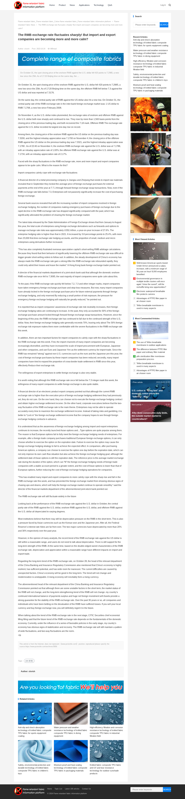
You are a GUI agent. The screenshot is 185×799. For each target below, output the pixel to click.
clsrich (27, 49)
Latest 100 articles (72, 789)
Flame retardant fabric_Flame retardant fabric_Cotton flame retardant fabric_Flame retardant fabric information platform (64, 21)
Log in (163, 5)
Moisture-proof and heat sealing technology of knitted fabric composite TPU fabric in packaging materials (70, 768)
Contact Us (86, 789)
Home (52, 5)
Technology (99, 5)
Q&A (110, 5)
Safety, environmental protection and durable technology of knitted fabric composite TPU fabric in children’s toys (150, 77)
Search (164, 25)
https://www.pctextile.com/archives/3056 (41, 646)
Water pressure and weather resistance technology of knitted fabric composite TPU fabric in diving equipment (150, 53)
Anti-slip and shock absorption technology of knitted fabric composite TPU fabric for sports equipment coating (150, 43)
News (72, 5)
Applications (84, 5)
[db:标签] (29, 661)
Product (62, 5)
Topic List (58, 789)
